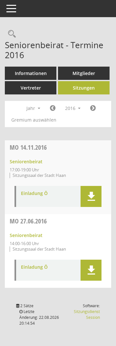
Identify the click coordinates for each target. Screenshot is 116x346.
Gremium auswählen (33, 120)
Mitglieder (83, 73)
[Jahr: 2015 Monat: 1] (52, 108)
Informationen (31, 73)
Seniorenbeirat (26, 161)
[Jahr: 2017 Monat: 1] (93, 108)
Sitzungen (84, 88)
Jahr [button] (31, 108)
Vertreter (31, 88)
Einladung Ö (34, 193)
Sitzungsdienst (87, 314)
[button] (91, 196)
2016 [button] (71, 108)
